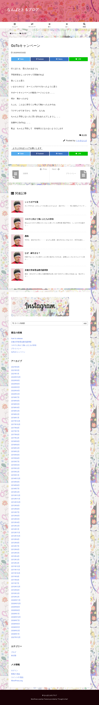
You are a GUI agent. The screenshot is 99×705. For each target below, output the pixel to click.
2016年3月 (15, 448)
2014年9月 (15, 482)
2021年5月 (15, 370)
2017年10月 (15, 424)
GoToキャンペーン (18, 352)
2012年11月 (15, 532)
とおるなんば (81, 140)
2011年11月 (15, 570)
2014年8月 (15, 485)
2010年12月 (15, 587)
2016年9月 (15, 441)
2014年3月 (15, 492)
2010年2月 (15, 597)
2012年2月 (15, 563)
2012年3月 (15, 559)
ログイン (14, 670)
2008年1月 (15, 634)
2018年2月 (15, 414)
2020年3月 (15, 394)
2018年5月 (15, 404)
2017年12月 (15, 421)
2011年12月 (15, 566)
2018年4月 (15, 407)
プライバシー (16, 348)
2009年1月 (15, 614)
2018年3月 (15, 411)
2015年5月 (15, 465)
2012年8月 (15, 543)
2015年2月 (15, 472)
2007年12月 (15, 637)
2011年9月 (15, 576)
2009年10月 (16, 603)
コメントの (17, 677)
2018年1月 (15, 418)
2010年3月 (15, 593)
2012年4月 (15, 556)
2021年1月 (15, 374)
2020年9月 (15, 380)
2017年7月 (15, 431)
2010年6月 (15, 590)
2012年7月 (15, 546)
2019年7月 (15, 397)
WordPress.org (17, 681)
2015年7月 (15, 461)
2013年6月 (15, 516)
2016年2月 (15, 451)
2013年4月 (15, 522)
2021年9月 (15, 367)
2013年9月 (15, 505)
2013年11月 (15, 499)
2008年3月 (15, 630)
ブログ (13, 652)
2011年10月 (15, 573)
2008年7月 (15, 620)
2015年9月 (15, 455)
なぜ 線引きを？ (32, 253)
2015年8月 (15, 458)
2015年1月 (15, 475)
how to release (17, 338)
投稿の (15, 674)
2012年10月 (15, 536)
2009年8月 (15, 607)
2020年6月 (15, 384)
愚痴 (27, 236)
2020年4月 (15, 390)
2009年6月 (15, 610)
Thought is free (62, 699)
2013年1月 (15, 529)
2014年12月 (15, 478)
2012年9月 (15, 539)
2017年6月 (15, 434)
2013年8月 (15, 509)
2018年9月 (15, 401)
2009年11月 (15, 600)
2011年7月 (15, 583)
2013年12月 (15, 495)
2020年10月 (16, 377)
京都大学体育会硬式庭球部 (36, 270)
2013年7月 (15, 512)
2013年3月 (15, 526)
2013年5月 (15, 519)
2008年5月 (15, 627)
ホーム (14, 33)
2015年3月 (15, 468)
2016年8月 (15, 445)
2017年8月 (15, 428)
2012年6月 (15, 549)
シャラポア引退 (31, 202)
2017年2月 (15, 438)
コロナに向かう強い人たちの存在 (39, 219)
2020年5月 (15, 387)
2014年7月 (15, 489)
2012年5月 (15, 553)
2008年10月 (16, 617)
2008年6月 (15, 624)
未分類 (24, 33)
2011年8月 (15, 580)
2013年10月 (15, 502)
